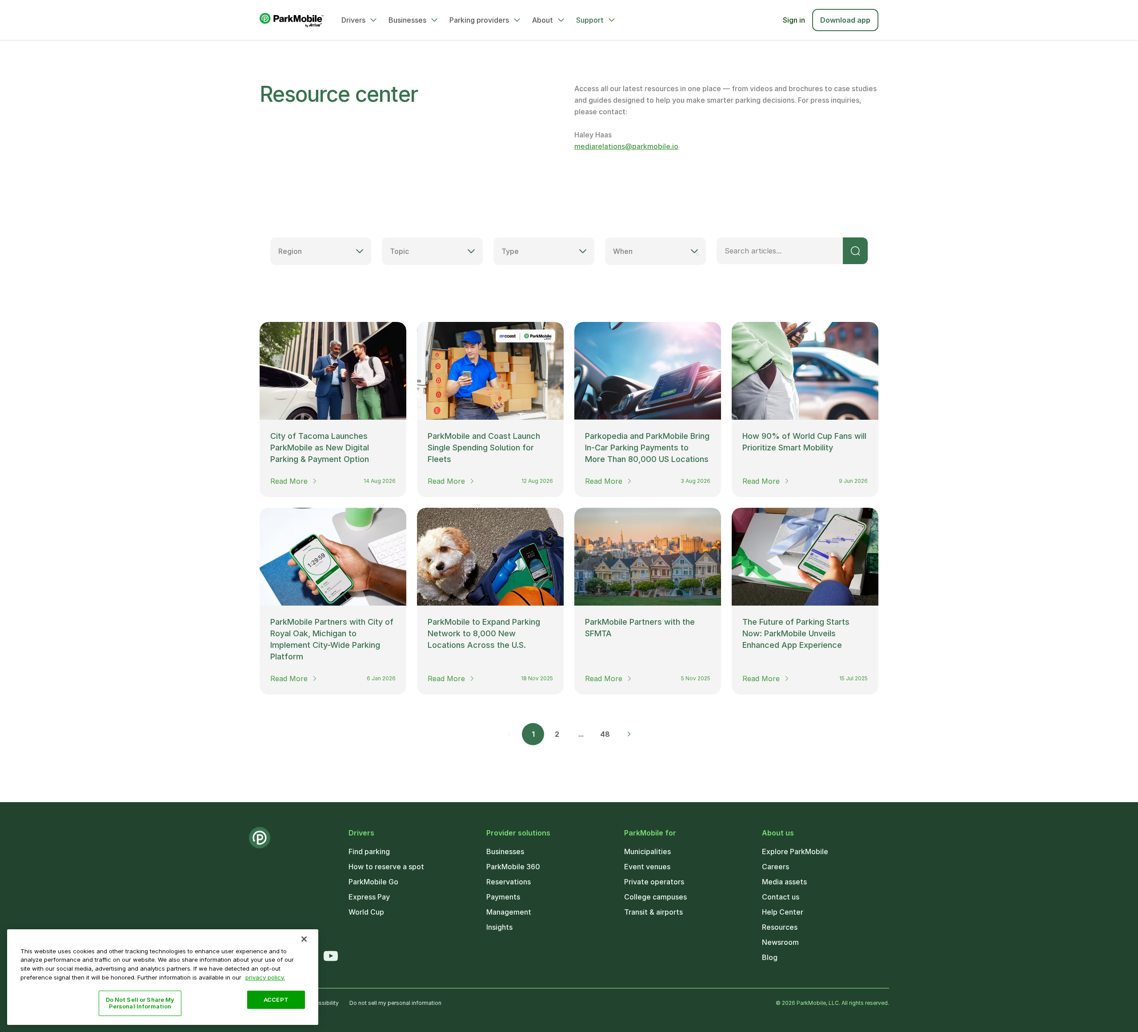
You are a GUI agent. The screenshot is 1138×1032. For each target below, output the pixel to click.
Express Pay (369, 896)
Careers (775, 866)
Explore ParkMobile (795, 851)
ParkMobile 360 (513, 866)
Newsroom (780, 942)
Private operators (654, 881)
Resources (779, 927)
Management (508, 912)
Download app (845, 20)
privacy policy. (265, 976)
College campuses (655, 896)
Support (590, 20)
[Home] (292, 20)
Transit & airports (653, 912)
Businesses (407, 20)
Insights (499, 927)
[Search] (855, 250)
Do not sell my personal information (395, 1003)
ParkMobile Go (373, 881)
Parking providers (479, 20)
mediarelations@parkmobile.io (626, 146)
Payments (503, 896)
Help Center (782, 912)
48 (605, 734)
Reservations (508, 881)
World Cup (366, 912)
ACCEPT (276, 999)
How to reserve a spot (386, 866)
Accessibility (322, 1003)
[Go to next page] (629, 734)
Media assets (784, 881)
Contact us (780, 896)
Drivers (353, 20)
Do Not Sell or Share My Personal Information (140, 1003)
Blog (769, 957)
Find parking (369, 851)
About (542, 20)
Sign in (794, 20)
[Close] (304, 939)
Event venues (647, 866)
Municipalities (647, 851)
